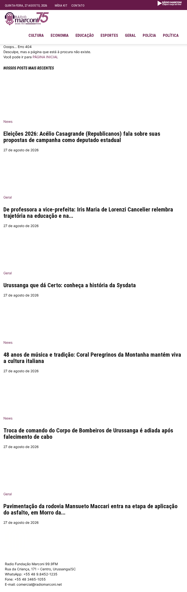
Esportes (109, 35)
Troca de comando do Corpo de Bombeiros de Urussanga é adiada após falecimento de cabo (88, 433)
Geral (130, 35)
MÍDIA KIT (61, 5)
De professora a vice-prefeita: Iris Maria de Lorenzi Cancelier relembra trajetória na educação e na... (88, 212)
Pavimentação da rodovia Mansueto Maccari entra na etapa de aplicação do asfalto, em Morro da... (90, 509)
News (7, 121)
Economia (60, 35)
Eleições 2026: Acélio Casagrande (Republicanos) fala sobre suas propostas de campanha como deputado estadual (81, 136)
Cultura (36, 35)
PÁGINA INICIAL (45, 57)
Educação (84, 35)
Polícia (149, 35)
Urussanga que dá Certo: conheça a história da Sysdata (69, 285)
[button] (176, 16)
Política (171, 35)
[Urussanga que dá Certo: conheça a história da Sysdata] (93, 247)
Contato (77, 5)
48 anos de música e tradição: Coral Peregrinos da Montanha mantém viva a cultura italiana (92, 357)
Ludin (112, 589)
